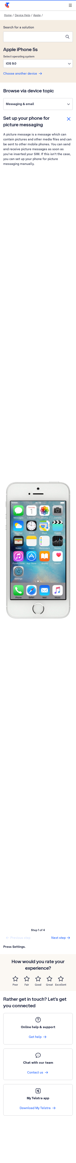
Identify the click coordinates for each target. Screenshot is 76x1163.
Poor (15, 984)
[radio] (15, 978)
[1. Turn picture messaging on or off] (38, 550)
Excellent (60, 984)
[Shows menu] (70, 5)
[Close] (69, 119)
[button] (38, 63)
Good (38, 984)
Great (49, 984)
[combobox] (33, 37)
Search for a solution (18, 27)
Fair (27, 984)
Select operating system (18, 56)
